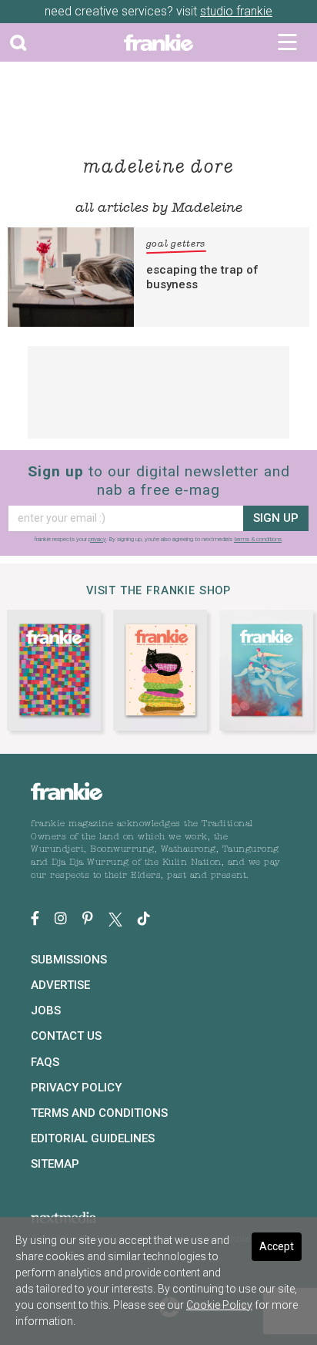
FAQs (45, 1062)
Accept (276, 1246)
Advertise (60, 985)
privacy (97, 539)
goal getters (176, 244)
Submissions (69, 960)
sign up (276, 518)
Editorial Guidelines (93, 1138)
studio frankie (236, 11)
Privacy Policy (76, 1087)
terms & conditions (258, 539)
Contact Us (66, 1036)
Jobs (46, 1010)
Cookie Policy (219, 1305)
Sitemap (55, 1164)
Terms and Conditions (99, 1113)
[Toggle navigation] (287, 42)
